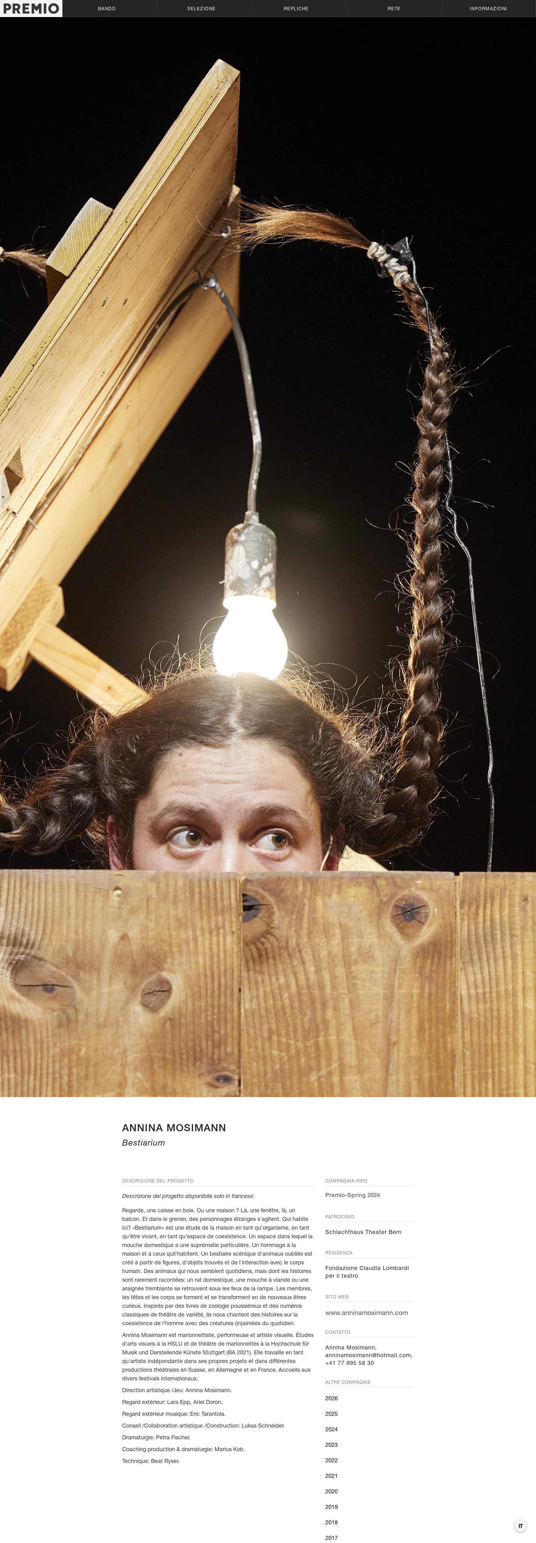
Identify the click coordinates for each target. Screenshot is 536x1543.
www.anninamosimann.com (366, 1312)
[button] (109, 8)
